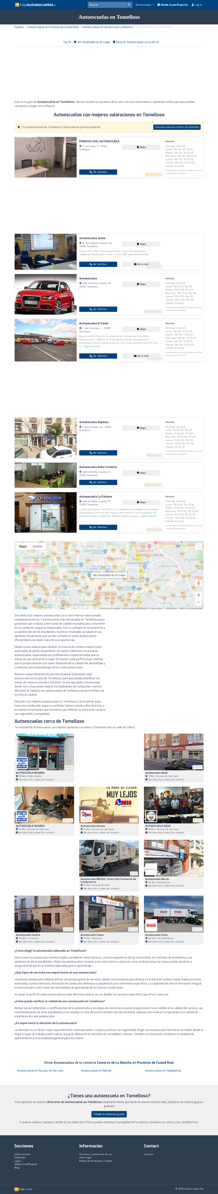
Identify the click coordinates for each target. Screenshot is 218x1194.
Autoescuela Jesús (92, 238)
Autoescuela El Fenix (93, 323)
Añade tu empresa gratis (109, 1114)
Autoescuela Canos (92, 935)
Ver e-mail (142, 264)
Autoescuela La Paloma (95, 497)
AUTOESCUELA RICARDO (30, 773)
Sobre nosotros (22, 1154)
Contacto (148, 1154)
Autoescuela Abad (156, 773)
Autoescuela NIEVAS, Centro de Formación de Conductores (108, 881)
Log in (198, 4)
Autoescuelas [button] (144, 4)
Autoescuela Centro (28, 935)
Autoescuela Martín (157, 879)
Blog (16, 1167)
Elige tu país (25, 1189)
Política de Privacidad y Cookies (95, 1161)
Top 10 (66, 42)
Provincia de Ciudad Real (155, 1063)
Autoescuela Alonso (93, 826)
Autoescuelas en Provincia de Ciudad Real (53, 27)
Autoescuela (88, 278)
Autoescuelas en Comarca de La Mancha (107, 27)
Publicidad (19, 1157)
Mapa (142, 147)
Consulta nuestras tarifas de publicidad (177, 127)
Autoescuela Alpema (93, 422)
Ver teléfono (99, 172)
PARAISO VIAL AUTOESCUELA (99, 141)
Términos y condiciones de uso (95, 1154)
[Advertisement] (109, 74)
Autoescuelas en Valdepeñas (163, 1070)
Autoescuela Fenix (156, 935)
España (19, 27)
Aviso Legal (85, 1157)
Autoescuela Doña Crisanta (98, 467)
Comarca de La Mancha (114, 1063)
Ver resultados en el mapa (109, 575)
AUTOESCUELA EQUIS (158, 826)
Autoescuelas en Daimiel (96, 1070)
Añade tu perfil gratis (174, 4)
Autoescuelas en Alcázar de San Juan (40, 1070)
